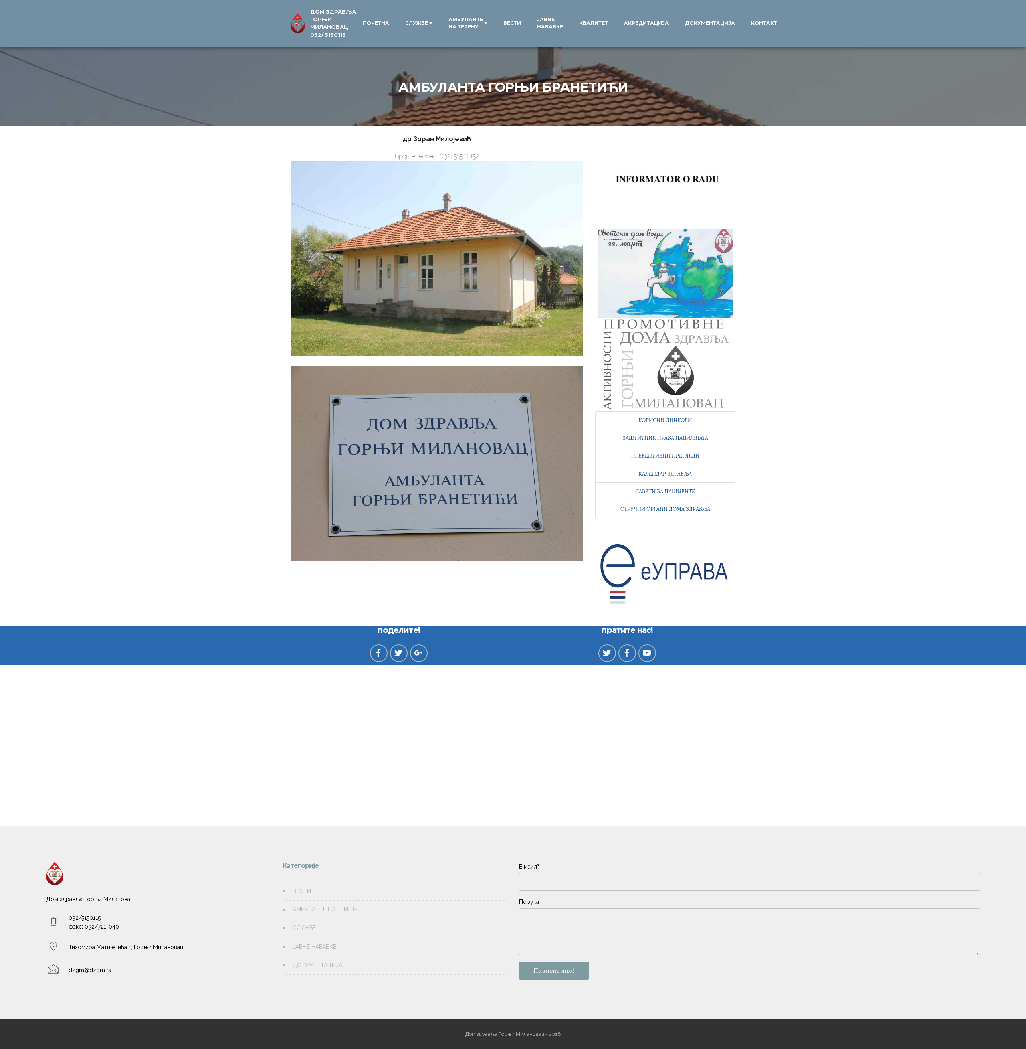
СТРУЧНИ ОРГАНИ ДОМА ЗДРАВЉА (665, 509)
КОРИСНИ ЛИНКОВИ (665, 420)
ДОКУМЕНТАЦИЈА (710, 23)
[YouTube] (647, 653)
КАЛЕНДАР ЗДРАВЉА (665, 473)
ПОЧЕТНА (376, 23)
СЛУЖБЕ (416, 23)
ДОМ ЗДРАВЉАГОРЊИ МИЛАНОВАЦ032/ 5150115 (333, 23)
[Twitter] (607, 653)
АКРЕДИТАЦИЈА (646, 23)
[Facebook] (627, 653)
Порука (529, 902)
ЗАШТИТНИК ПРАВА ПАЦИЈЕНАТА (665, 438)
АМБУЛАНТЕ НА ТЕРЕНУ (465, 23)
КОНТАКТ (764, 23)
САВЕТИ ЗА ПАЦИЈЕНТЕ (665, 491)
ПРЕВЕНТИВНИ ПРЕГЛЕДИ (665, 455)
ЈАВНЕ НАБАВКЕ (550, 23)
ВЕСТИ (512, 23)
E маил (528, 866)
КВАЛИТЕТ (593, 23)
